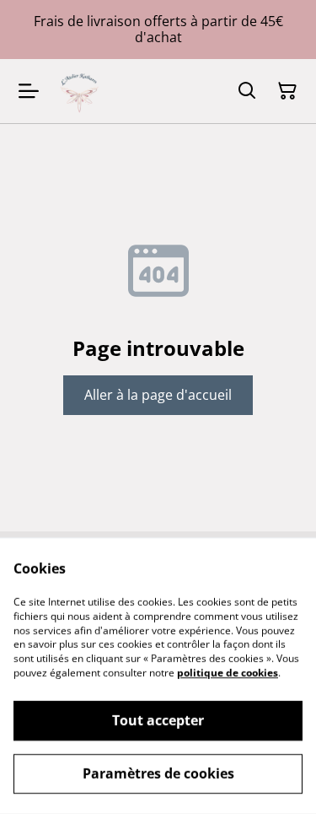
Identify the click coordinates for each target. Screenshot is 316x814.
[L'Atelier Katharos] (79, 91)
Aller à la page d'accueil (158, 394)
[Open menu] (28, 91)
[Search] (247, 91)
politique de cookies (227, 673)
